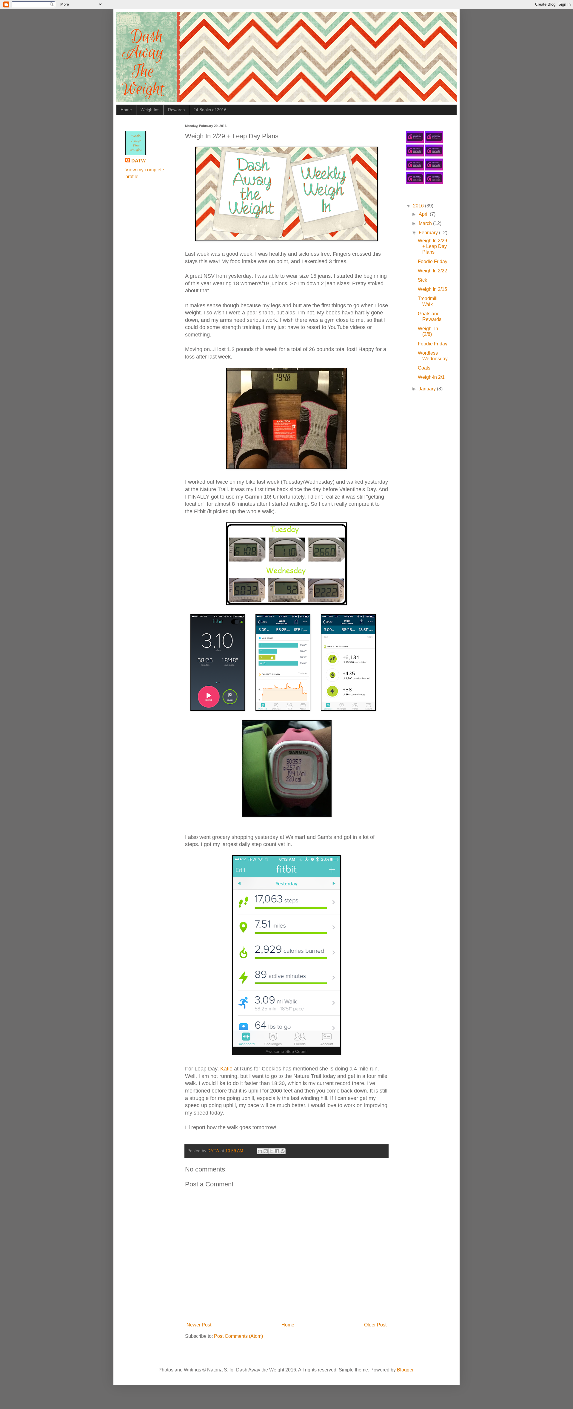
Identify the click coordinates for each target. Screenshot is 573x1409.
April (424, 214)
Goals (424, 367)
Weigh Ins (150, 109)
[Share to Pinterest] (283, 1151)
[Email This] (260, 1151)
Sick (422, 280)
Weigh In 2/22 (432, 270)
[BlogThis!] (266, 1151)
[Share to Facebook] (277, 1151)
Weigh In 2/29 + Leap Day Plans (432, 246)
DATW (138, 160)
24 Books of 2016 (210, 109)
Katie (226, 1069)
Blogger (405, 1369)
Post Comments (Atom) (238, 1336)
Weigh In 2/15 (432, 289)
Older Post (375, 1324)
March (426, 223)
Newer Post (199, 1324)
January (428, 388)
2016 (419, 205)
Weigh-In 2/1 (431, 377)
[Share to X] (271, 1151)
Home (126, 109)
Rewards (176, 109)
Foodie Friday (432, 261)
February (429, 232)
